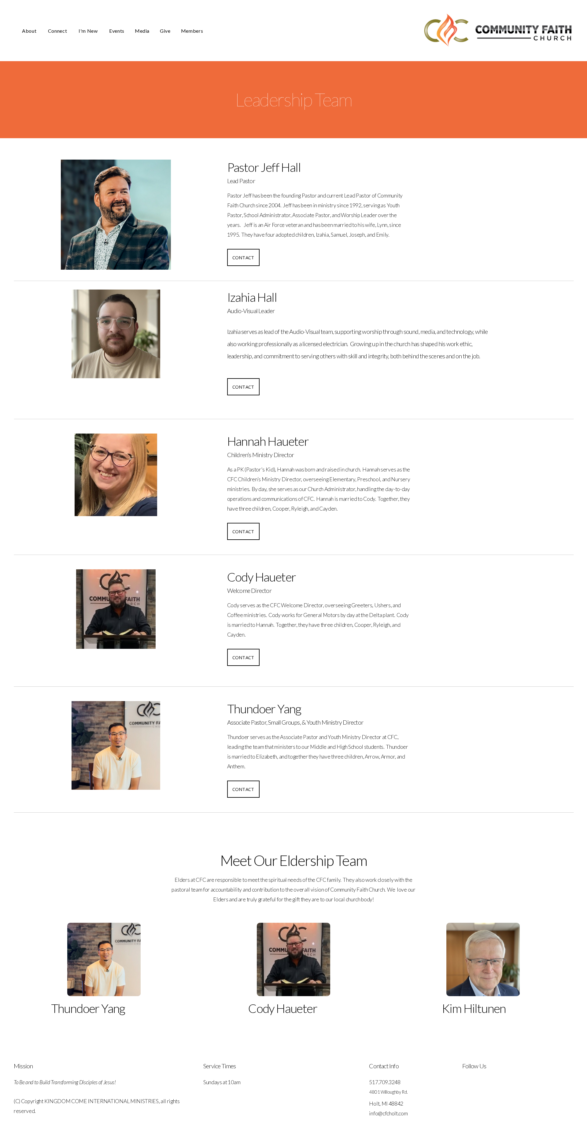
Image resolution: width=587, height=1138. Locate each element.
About (30, 31)
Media (142, 31)
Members (192, 31)
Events (116, 31)
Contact (243, 257)
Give (165, 31)
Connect (58, 31)
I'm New (89, 31)
